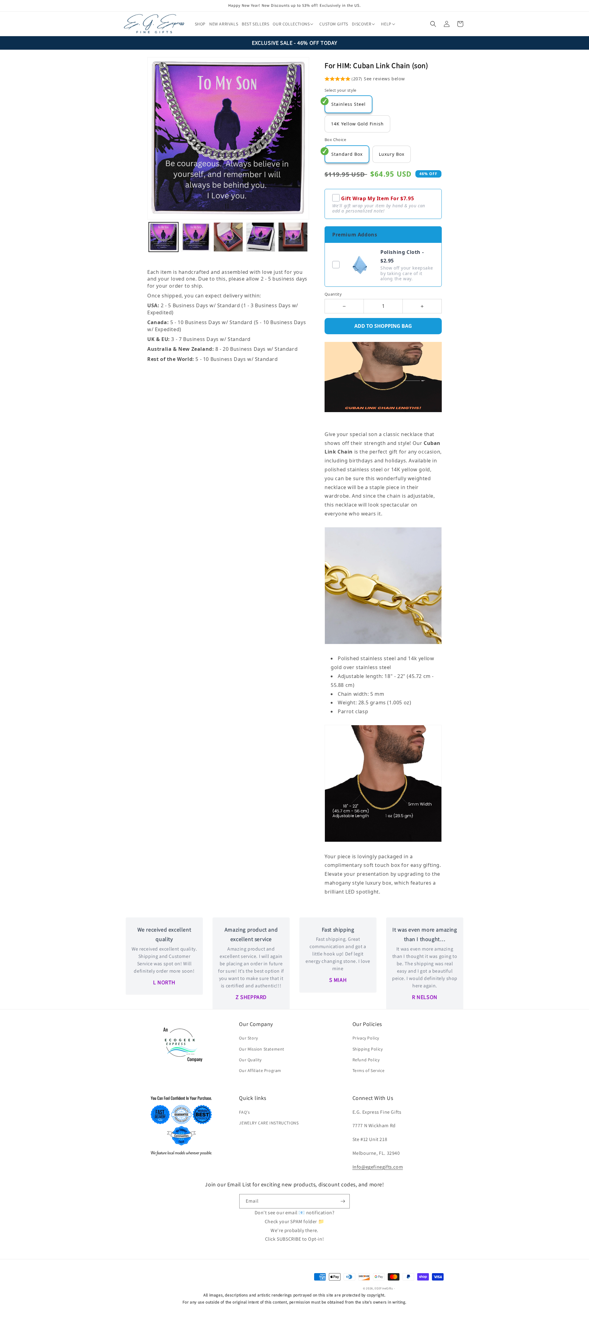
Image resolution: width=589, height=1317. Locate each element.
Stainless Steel (348, 104)
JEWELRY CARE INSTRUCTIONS (268, 1123)
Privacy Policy (365, 1038)
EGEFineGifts (384, 1288)
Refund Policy (366, 1059)
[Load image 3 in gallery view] (228, 237)
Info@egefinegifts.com (377, 1167)
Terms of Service (368, 1070)
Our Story (248, 1038)
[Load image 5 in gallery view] (293, 237)
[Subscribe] (342, 1201)
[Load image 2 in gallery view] (196, 237)
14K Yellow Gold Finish (357, 124)
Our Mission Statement (261, 1049)
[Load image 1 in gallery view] (163, 237)
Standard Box (347, 154)
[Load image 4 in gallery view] (260, 237)
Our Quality (250, 1059)
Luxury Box (391, 154)
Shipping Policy (367, 1049)
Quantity (333, 294)
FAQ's (244, 1112)
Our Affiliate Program (260, 1070)
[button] (292, 23)
